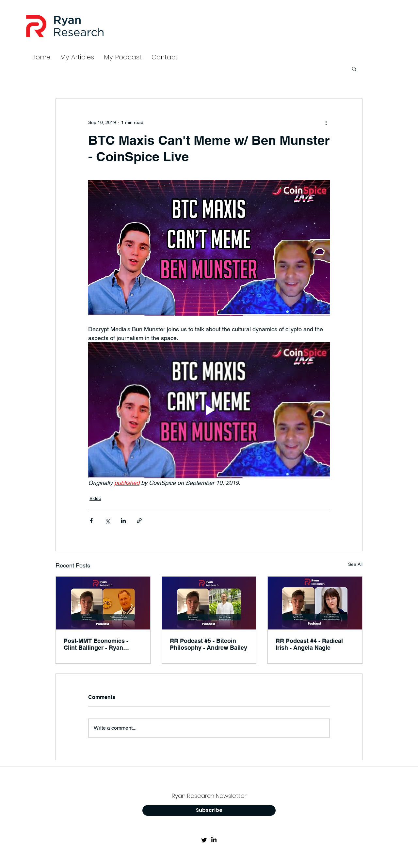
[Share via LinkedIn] (123, 521)
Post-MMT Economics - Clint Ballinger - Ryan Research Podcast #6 (96, 644)
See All (355, 564)
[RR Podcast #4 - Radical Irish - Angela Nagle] (315, 603)
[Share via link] (139, 521)
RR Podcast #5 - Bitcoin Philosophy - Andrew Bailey (208, 644)
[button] (354, 68)
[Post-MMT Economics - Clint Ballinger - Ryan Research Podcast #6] (103, 603)
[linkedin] (214, 840)
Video (95, 498)
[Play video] (209, 410)
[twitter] (204, 840)
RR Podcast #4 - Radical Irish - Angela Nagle (309, 644)
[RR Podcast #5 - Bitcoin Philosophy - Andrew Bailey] (209, 603)
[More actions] (326, 122)
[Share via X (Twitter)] (107, 521)
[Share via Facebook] (91, 521)
